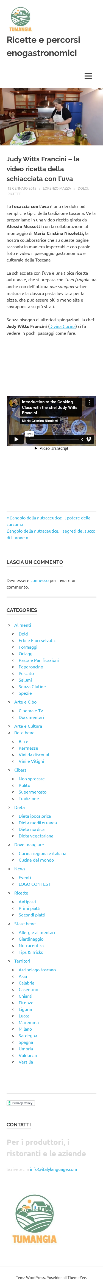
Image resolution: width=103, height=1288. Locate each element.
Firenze (26, 1002)
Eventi (25, 877)
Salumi (25, 679)
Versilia (26, 1061)
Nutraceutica (31, 945)
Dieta (19, 807)
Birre (23, 741)
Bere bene (24, 732)
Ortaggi (26, 653)
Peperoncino (31, 666)
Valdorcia (28, 1055)
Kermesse (28, 747)
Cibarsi (20, 769)
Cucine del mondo (36, 859)
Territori (22, 960)
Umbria (26, 1048)
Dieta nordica (31, 829)
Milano (25, 1028)
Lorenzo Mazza (57, 188)
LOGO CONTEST (35, 884)
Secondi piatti (32, 914)
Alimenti (22, 625)
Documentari (31, 717)
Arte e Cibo (25, 701)
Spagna (26, 1042)
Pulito (24, 785)
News (19, 868)
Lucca (24, 1015)
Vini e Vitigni (31, 761)
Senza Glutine (32, 686)
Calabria (26, 982)
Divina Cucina (62, 326)
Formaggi (28, 646)
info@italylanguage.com (53, 1169)
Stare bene (25, 923)
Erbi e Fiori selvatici (38, 640)
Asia (23, 976)
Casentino (28, 989)
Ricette (14, 193)
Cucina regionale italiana (42, 853)
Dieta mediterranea (38, 822)
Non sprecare (32, 778)
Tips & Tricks (31, 952)
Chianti (25, 996)
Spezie (25, 693)
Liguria (25, 1009)
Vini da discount (34, 754)
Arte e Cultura (28, 726)
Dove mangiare (29, 844)
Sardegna (28, 1035)
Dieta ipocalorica (35, 816)
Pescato (26, 673)
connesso (39, 580)
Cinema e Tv (31, 710)
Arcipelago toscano (37, 969)
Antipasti (27, 901)
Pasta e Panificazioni (39, 660)
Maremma (29, 1022)
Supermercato (32, 791)
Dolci (83, 188)
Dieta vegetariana (36, 835)
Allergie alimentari (37, 932)
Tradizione (29, 798)
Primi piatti (29, 908)
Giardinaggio (31, 938)
